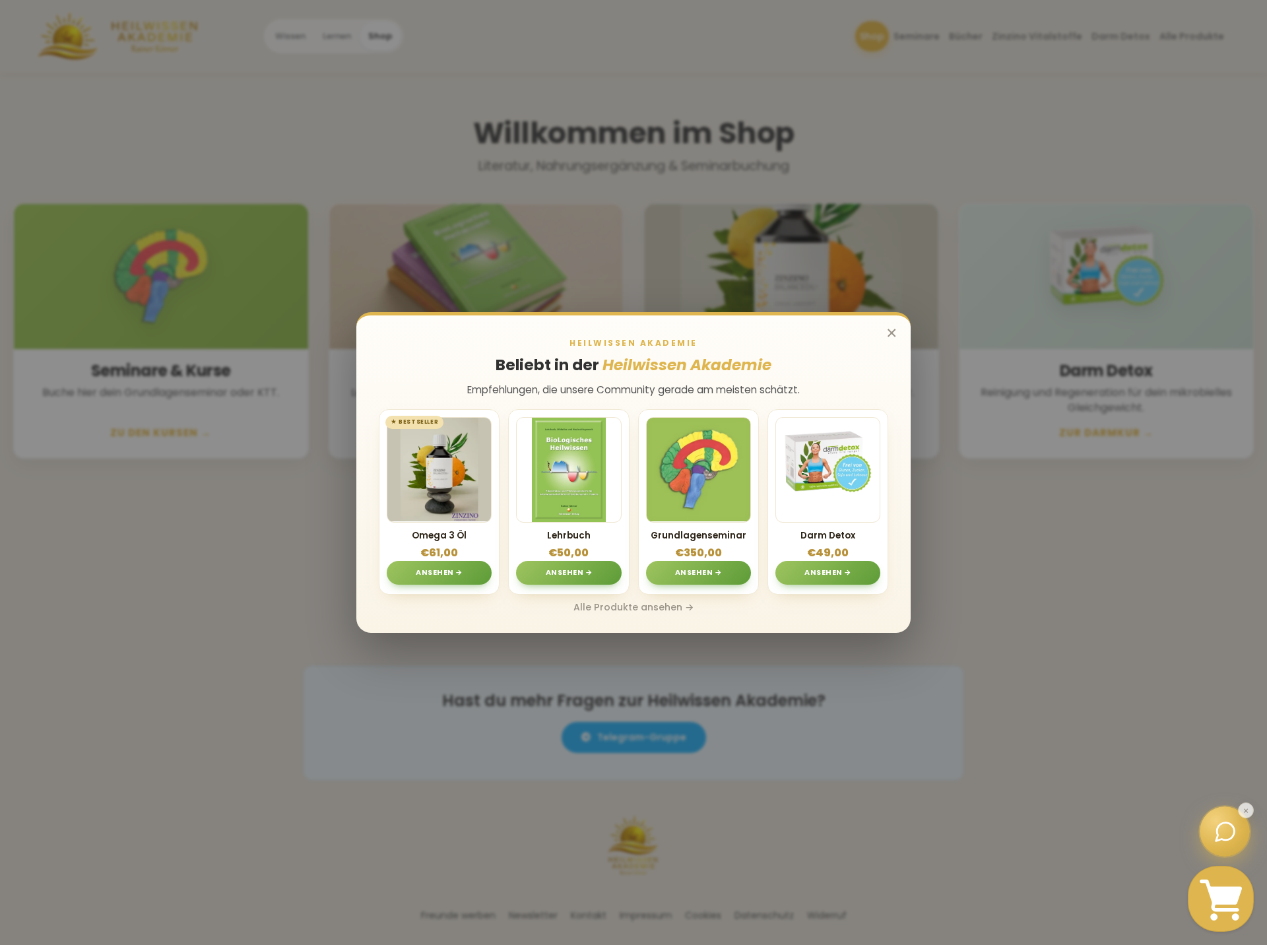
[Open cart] (1221, 899)
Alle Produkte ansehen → (633, 607)
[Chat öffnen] (1225, 831)
